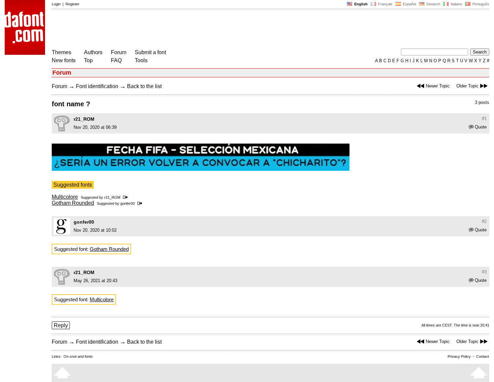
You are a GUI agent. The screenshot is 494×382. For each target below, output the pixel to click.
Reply (61, 325)
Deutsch (432, 4)
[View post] (126, 197)
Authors (93, 52)
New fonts (64, 60)
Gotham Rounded (73, 203)
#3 (484, 271)
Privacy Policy (459, 356)
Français (385, 4)
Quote (481, 126)
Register (72, 4)
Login (56, 4)
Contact (482, 356)
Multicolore (65, 197)
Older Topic (467, 85)
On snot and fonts (78, 356)
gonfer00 (127, 203)
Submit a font (150, 52)
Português (479, 4)
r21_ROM (84, 119)
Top (88, 60)
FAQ (116, 60)
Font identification (97, 86)
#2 (484, 221)
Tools (141, 60)
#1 (484, 118)
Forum (118, 52)
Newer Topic (438, 85)
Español (409, 4)
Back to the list (144, 86)
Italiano (456, 4)
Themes (61, 52)
